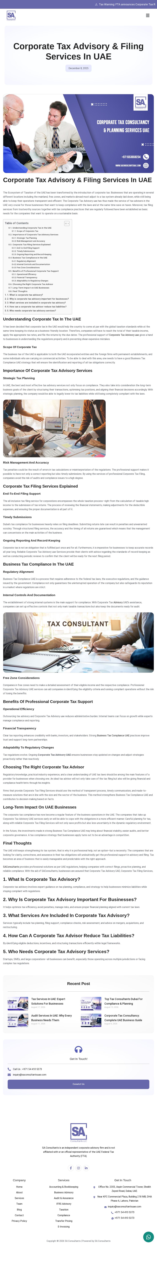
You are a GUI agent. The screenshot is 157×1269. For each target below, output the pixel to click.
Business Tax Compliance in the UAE (30, 257)
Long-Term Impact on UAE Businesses (31, 287)
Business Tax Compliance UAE (113, 735)
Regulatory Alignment (26, 261)
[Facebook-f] (71, 1168)
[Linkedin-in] (86, 1168)
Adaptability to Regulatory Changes (32, 281)
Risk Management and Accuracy (31, 241)
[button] (148, 15)
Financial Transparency (27, 278)
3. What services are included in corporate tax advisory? (36, 302)
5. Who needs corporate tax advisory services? (31, 310)
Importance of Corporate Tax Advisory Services (35, 234)
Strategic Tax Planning (27, 238)
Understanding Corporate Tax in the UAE (32, 228)
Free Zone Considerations (28, 268)
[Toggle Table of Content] (65, 223)
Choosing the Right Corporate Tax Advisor (33, 284)
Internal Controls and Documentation (33, 264)
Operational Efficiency (26, 274)
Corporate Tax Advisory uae (124, 334)
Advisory (118, 602)
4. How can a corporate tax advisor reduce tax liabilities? (37, 306)
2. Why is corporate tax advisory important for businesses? (38, 299)
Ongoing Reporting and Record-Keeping (34, 254)
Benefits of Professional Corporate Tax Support (36, 271)
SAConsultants (11, 866)
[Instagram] (78, 1168)
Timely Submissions (26, 251)
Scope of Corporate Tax (27, 231)
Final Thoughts (20, 291)
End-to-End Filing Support (28, 248)
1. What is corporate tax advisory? (25, 295)
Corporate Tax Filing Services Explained (31, 244)
